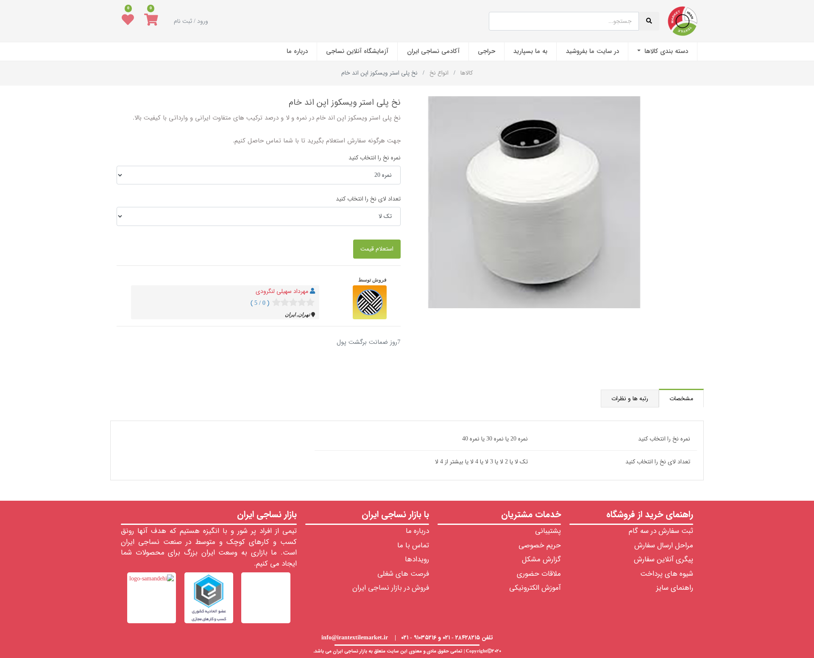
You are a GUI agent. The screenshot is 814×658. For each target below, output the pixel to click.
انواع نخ (439, 73)
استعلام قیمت (376, 249)
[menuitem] (663, 51)
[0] (151, 21)
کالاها (466, 73)
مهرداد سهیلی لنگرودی (282, 291)
